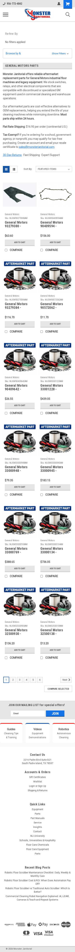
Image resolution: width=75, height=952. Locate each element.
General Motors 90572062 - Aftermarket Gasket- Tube (51, 306)
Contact (37, 831)
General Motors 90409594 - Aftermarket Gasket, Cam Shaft (54, 224)
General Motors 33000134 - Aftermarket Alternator (51, 550)
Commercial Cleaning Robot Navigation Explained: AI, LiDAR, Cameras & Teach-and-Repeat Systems (37, 898)
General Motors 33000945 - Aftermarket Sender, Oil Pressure (55, 469)
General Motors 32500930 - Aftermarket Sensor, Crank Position (20, 632)
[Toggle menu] (5, 14)
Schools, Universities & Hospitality (37, 840)
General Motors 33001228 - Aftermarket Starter (55, 387)
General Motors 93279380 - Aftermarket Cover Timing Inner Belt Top (18, 224)
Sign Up (42, 786)
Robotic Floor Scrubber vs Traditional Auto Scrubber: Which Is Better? (37, 890)
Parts (37, 813)
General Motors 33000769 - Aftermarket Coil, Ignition (18, 550)
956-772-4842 (14, 3)
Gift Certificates (37, 777)
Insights (37, 827)
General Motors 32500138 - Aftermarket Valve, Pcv (54, 632)
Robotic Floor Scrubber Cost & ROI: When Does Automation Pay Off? (37, 882)
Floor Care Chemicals (37, 844)
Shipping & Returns (38, 790)
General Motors (12, 214)
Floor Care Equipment (37, 849)
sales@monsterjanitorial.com (36, 146)
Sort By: (28, 169)
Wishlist (37, 781)
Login (32, 786)
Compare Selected (58, 689)
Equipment (37, 809)
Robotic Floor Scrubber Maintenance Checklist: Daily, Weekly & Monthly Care (37, 874)
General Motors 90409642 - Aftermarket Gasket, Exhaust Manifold (17, 387)
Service (38, 822)
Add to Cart (19, 242)
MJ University (37, 836)
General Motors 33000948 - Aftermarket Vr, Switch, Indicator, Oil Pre (18, 469)
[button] (37, 53)
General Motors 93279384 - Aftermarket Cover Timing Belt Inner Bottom (18, 306)
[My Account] (58, 3)
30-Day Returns (12, 155)
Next (65, 679)
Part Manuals (38, 818)
